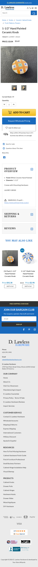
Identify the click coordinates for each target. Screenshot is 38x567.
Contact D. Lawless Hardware (14, 417)
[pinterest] (29, 329)
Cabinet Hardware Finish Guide (14, 455)
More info (19, 2)
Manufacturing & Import (12, 390)
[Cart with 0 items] (32, 8)
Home (5, 378)
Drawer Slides (8, 498)
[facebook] (23, 329)
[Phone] (30, 8)
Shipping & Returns (10, 425)
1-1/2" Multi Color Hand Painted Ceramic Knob (28, 273)
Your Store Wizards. (19, 562)
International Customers (12, 433)
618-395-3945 (7, 352)
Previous (2, 261)
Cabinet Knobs (8, 482)
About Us (6, 382)
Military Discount (9, 437)
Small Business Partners (12, 463)
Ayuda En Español (9, 441)
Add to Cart (10, 286)
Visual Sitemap (8, 471)
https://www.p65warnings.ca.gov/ (16, 203)
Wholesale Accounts (10, 421)
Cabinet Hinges (8, 490)
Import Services (9, 406)
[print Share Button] (19, 158)
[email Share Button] (12, 158)
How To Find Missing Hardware (14, 451)
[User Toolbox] (27, 8)
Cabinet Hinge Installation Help (14, 467)
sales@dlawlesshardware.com (12, 359)
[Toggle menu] (35, 7)
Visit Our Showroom (10, 386)
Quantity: (5, 100)
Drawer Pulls (8, 486)
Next (35, 261)
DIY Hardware (8, 506)
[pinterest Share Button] (27, 158)
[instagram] (34, 329)
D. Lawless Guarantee (11, 394)
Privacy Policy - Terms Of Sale (13, 398)
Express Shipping (9, 429)
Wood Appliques (9, 502)
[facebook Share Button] (4, 158)
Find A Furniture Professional (14, 459)
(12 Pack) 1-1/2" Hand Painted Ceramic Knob (10, 273)
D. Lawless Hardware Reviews (14, 402)
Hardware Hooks (9, 494)
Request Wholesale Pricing (19, 121)
